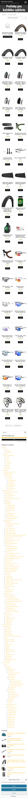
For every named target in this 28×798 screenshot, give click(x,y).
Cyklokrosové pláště (12, 480)
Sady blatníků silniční (11, 513)
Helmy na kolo (11, 716)
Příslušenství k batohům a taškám (13, 498)
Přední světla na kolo (10, 596)
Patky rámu (8, 468)
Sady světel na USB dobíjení (12, 606)
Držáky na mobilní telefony (11, 570)
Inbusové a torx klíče (10, 639)
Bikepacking (8, 521)
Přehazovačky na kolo (13, 694)
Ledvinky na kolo (9, 497)
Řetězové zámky (9, 619)
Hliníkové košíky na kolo (12, 546)
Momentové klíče (9, 644)
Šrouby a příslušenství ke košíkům (13, 558)
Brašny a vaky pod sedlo (11, 533)
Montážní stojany (7, 633)
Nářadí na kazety (9, 649)
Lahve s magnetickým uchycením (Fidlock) (14, 556)
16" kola (7, 457)
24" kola (7, 460)
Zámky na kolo (7, 613)
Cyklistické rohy (12, 687)
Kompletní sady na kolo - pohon (10, 472)
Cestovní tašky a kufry (10, 495)
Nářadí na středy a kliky (10, 651)
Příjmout (14, 786)
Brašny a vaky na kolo (8, 520)
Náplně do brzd (9, 631)
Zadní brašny (9, 526)
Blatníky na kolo (7, 500)
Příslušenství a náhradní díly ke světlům (14, 601)
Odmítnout (14, 789)
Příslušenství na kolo (7, 490)
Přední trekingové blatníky (12, 517)
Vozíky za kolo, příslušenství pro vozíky (14, 536)
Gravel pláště (10, 482)
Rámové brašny (10, 525)
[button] (26, 779)
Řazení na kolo (12, 697)
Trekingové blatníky (10, 515)
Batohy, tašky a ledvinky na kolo (10, 492)
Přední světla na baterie (12, 598)
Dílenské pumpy (9, 576)
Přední (8, 512)
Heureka (4, 447)
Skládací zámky (9, 621)
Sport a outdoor (6, 662)
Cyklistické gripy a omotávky (15, 686)
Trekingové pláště (11, 485)
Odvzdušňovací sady (10, 654)
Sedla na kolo (11, 701)
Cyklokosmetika (7, 626)
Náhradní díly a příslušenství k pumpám (14, 580)
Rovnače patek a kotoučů (11, 659)
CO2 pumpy (8, 575)
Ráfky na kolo (11, 699)
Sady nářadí (8, 661)
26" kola (8, 463)
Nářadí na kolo (11, 706)
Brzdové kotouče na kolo (16, 682)
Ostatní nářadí (8, 656)
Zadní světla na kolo (10, 608)
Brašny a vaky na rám (10, 530)
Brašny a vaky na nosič (10, 528)
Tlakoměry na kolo (9, 585)
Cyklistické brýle (11, 709)
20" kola (7, 458)
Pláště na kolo (10, 452)
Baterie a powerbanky (10, 595)
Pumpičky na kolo (9, 581)
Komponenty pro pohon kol (13, 672)
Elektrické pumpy (9, 578)
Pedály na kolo (12, 674)
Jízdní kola (5, 453)
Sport (5, 448)
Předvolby (14, 793)
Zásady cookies (13, 796)
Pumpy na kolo (7, 573)
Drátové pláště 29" (12, 488)
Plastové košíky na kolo (12, 550)
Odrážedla (8, 465)
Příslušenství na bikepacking (13, 523)
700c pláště (9, 478)
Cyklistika (7, 450)
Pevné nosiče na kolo (10, 565)
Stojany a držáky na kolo (9, 586)
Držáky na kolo (11, 724)
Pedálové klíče (8, 658)
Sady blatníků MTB (11, 507)
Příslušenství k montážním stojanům (13, 636)
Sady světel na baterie (11, 604)
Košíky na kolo (8, 545)
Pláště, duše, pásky (8, 473)
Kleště (7, 643)
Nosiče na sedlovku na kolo (11, 563)
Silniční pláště (11, 483)
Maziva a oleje (7, 629)
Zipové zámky (8, 623)
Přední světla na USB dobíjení (13, 599)
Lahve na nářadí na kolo (10, 555)
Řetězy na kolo (12, 676)
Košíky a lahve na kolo (8, 541)
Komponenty (5, 470)
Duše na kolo (10, 671)
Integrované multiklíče (10, 641)
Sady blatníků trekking (11, 518)
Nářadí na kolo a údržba (12, 704)
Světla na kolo (7, 593)
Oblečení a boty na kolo (11, 707)
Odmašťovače (8, 628)
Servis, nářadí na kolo (7, 624)
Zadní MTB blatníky (11, 508)
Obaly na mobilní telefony (11, 571)
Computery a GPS (8, 538)
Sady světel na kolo (10, 603)
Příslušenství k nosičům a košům (12, 566)
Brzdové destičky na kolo (16, 681)
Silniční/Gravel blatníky (10, 510)
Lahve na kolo (8, 551)
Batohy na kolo (9, 493)
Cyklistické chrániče (12, 711)
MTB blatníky (8, 503)
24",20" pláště (10, 477)
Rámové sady (7, 467)
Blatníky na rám (9, 502)
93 (14, 425)
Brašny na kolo (11, 721)
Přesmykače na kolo (13, 696)
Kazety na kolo (12, 692)
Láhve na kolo (11, 726)
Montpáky (8, 646)
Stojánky (7, 588)
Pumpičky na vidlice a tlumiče (12, 583)
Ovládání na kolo (11, 677)
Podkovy (7, 616)
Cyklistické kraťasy (12, 712)
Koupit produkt (7, 36)
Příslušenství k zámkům (10, 618)
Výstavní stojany (9, 591)
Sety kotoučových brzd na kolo (17, 684)
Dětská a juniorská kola (9, 455)
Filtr (14, 439)
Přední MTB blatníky (11, 505)
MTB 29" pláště (10, 487)
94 (17, 425)
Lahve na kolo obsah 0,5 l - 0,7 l (13, 553)
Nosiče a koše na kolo (8, 560)
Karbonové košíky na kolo (12, 548)
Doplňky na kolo (11, 722)
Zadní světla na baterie (11, 609)
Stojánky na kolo (10, 590)
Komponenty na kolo (11, 669)
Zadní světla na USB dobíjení (13, 611)
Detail (20, 39)
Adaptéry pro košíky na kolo (11, 543)
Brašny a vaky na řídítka (10, 531)
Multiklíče (7, 648)
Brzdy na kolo (12, 679)
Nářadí (5, 638)
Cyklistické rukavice (12, 714)
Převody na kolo (11, 691)
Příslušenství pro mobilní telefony (11, 568)
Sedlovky (10, 702)
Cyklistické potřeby (7, 1)
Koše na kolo (8, 561)
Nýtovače (7, 653)
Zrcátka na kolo (11, 727)
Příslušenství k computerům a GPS (13, 540)
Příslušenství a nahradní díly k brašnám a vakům (16, 535)
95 (19, 425)
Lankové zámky (9, 614)
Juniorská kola (9, 462)
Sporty (5, 664)
